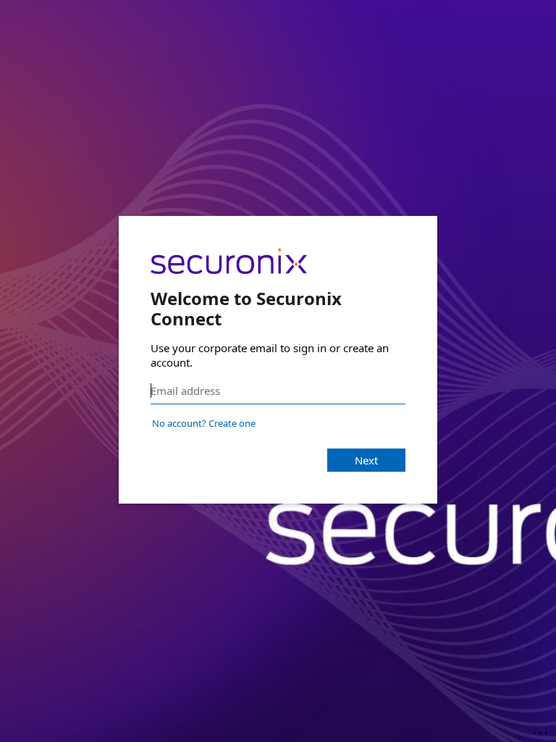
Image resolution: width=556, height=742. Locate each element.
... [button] (541, 730)
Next (366, 460)
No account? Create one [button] (204, 423)
